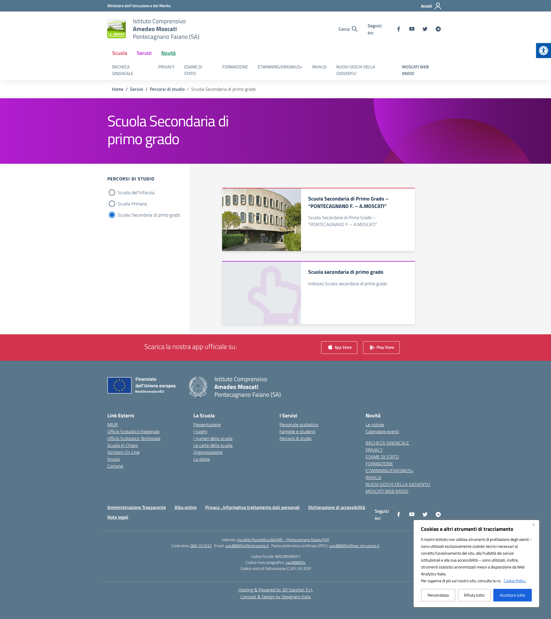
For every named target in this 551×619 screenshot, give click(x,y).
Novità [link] (168, 53)
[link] (543, 50)
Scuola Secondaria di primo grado (149, 214)
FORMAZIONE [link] (235, 66)
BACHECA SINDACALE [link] (122, 70)
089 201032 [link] (201, 546)
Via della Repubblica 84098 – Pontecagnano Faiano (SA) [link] (283, 540)
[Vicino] (533, 524)
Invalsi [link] (113, 459)
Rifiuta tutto (474, 595)
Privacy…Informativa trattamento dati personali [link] (252, 507)
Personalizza (438, 595)
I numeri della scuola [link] (212, 438)
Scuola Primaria (132, 203)
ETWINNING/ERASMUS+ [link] (280, 66)
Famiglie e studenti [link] (297, 431)
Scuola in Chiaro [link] (122, 445)
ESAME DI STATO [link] (193, 70)
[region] (476, 564)
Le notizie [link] (375, 424)
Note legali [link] (117, 517)
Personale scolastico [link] (299, 424)
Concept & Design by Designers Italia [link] (275, 596)
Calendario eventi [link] (382, 431)
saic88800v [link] (296, 562)
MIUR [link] (112, 424)
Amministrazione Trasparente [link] (136, 507)
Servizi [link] (144, 53)
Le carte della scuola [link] (212, 445)
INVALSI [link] (319, 66)
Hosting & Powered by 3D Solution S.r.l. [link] (275, 589)
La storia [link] (201, 459)
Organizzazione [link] (207, 452)
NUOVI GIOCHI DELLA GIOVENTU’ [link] (355, 70)
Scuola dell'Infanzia (136, 192)
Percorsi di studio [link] (295, 438)
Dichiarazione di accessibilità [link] (336, 507)
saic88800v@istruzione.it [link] (247, 546)
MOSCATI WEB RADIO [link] (415, 70)
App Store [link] (343, 347)
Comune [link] (115, 465)
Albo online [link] (185, 507)
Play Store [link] (385, 347)
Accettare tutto (512, 595)
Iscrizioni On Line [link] (123, 452)
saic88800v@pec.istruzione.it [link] (354, 546)
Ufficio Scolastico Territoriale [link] (133, 438)
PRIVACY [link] (166, 66)
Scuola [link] (119, 53)
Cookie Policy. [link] (515, 581)
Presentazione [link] (207, 424)
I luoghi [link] (200, 431)
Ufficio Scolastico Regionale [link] (133, 431)
